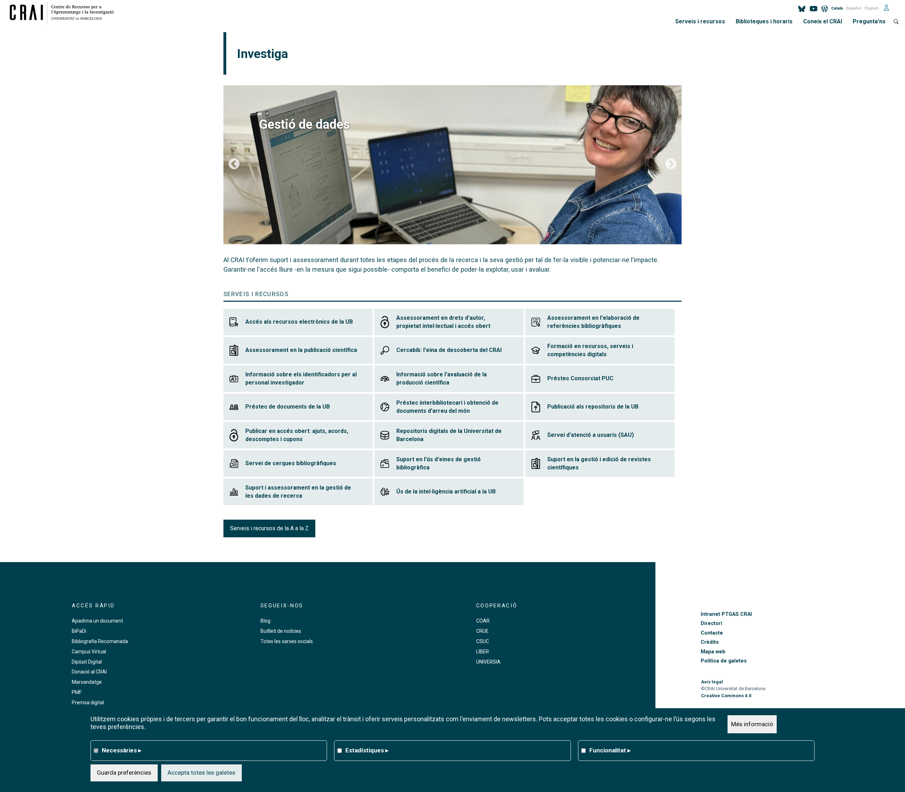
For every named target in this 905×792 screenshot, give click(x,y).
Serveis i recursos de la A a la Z (269, 528)
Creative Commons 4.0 (726, 695)
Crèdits (710, 642)
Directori (711, 623)
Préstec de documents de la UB (287, 406)
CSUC (482, 641)
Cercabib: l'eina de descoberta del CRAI (449, 350)
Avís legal (712, 681)
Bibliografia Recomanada (100, 641)
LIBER (482, 651)
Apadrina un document (97, 621)
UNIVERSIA (488, 662)
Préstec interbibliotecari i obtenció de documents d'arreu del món (447, 407)
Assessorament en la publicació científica (301, 350)
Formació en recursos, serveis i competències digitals (590, 350)
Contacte (712, 633)
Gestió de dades (304, 124)
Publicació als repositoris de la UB (592, 406)
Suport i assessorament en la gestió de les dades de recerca (298, 491)
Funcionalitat (610, 750)
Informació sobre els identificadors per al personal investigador (301, 378)
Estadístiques (367, 750)
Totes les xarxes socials (287, 641)
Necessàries (121, 750)
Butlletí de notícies (281, 631)
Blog (265, 621)
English (871, 8)
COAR (483, 621)
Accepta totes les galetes (201, 772)
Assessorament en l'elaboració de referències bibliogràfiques (593, 322)
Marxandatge (87, 682)
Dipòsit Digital (87, 662)
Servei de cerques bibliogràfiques (290, 463)
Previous (234, 164)
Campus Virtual (89, 651)
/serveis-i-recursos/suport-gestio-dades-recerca (452, 164)
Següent (671, 164)
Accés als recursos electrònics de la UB (299, 321)
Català (837, 8)
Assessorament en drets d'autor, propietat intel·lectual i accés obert (443, 322)
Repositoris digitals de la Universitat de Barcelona (449, 435)
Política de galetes (724, 661)
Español (853, 8)
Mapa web (713, 652)
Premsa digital (88, 702)
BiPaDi (79, 631)
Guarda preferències (124, 772)
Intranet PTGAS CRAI (726, 614)
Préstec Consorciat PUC (580, 378)
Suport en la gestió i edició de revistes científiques (599, 463)
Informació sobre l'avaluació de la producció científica (441, 378)
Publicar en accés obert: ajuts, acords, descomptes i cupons (296, 435)
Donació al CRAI (89, 672)
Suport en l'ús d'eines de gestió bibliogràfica (438, 463)
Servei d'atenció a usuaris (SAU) (590, 435)
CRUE (482, 631)
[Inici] (64, 12)
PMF (77, 692)
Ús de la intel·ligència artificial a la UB (446, 491)
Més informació (752, 724)
